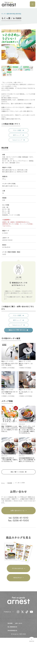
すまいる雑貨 (17, 130)
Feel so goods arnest (9, 4)
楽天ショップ (17, 135)
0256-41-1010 (20, 517)
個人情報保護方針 (12, 627)
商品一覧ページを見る (17, 472)
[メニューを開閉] (32, 4)
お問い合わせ (18, 623)
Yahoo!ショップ (17, 140)
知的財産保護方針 (12, 630)
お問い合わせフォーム (17, 510)
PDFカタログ (17, 578)
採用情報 (10, 623)
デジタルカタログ (17, 568)
